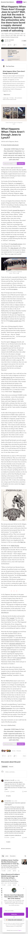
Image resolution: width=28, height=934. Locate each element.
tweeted (12, 618)
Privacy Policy (19, 926)
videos (21, 193)
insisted (8, 648)
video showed (14, 248)
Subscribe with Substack (15, 920)
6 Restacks (18, 750)
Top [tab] (3, 856)
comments (11, 636)
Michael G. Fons (8, 780)
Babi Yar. (23, 542)
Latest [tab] (6, 856)
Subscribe (19, 2)
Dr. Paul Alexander (9, 40)
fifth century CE (7, 378)
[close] (23, 888)
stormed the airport (18, 210)
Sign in (25, 2)
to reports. (15, 289)
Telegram (13, 342)
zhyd (2, 693)
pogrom (15, 632)
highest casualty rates (15, 321)
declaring (3, 673)
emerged (11, 236)
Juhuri (8, 388)
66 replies (8, 796)
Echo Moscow (5, 613)
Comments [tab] (4, 766)
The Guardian (23, 575)
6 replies (8, 842)
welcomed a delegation (15, 644)
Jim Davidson (7, 801)
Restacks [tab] (11, 766)
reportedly (15, 313)
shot (6, 444)
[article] (14, 865)
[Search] (25, 856)
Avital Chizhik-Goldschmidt (11, 145)
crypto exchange (20, 658)
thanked (13, 652)
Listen (24, 40)
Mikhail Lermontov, (6, 708)
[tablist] (7, 766)
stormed (18, 183)
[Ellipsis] (26, 780)
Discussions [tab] (12, 856)
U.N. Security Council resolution (10, 640)
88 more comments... (6, 848)
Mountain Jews (17, 392)
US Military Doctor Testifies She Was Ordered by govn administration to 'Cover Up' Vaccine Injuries (10, 862)
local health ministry (16, 244)
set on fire (6, 189)
